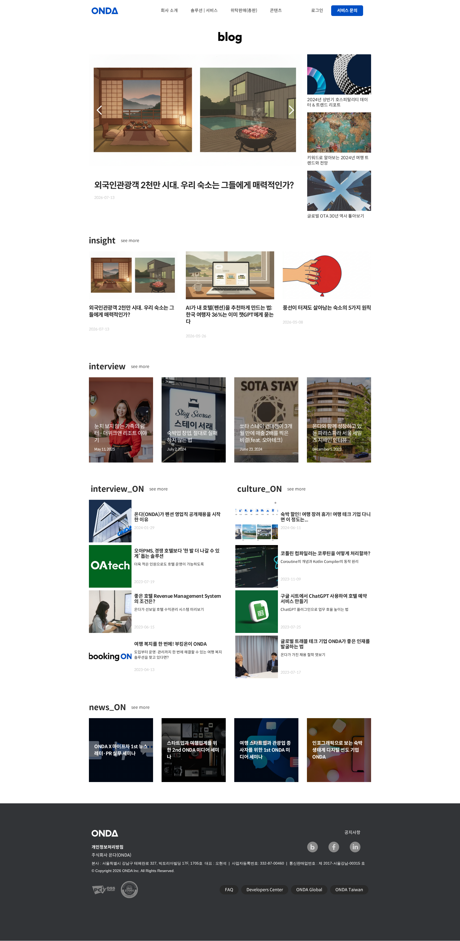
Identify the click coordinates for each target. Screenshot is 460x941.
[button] (99, 110)
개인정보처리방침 (108, 847)
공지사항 (352, 832)
